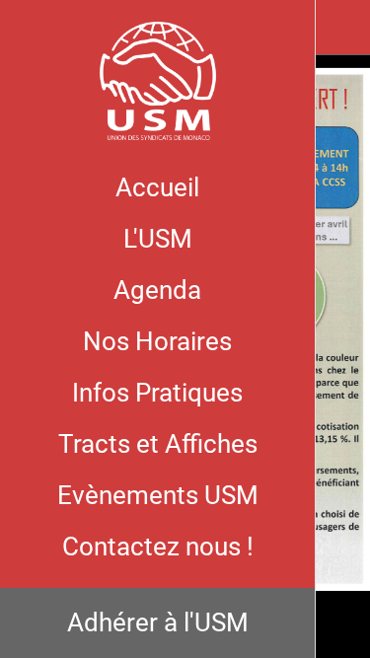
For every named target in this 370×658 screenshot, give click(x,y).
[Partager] (342, 27)
